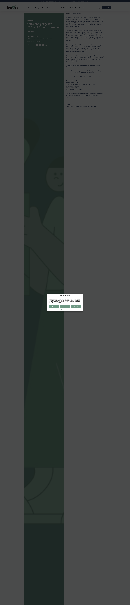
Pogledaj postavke (65, 306)
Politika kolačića (64, 309)
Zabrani (54, 306)
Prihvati (76, 306)
